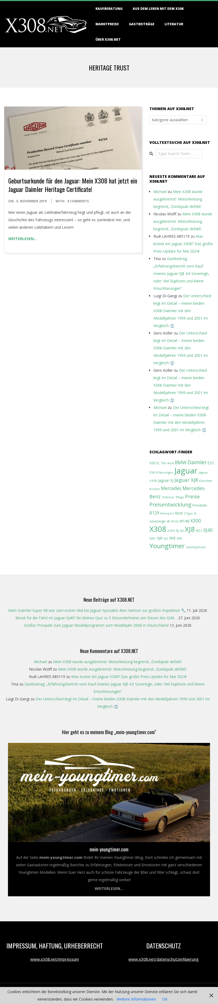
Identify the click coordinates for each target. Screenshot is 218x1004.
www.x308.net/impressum (54, 959)
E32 (211, 462)
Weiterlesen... (109, 888)
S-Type (188, 513)
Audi (170, 463)
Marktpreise (107, 24)
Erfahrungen (164, 472)
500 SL (154, 463)
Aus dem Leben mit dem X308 (158, 8)
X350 (171, 531)
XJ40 (208, 530)
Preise (192, 496)
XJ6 (182, 531)
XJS (166, 538)
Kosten (154, 489)
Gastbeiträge (141, 24)
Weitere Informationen (136, 999)
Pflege (180, 497)
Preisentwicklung (170, 504)
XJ (177, 530)
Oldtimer (168, 497)
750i (163, 463)
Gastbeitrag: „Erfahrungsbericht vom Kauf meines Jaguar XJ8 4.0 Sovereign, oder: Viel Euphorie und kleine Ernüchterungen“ (181, 273)
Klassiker (205, 481)
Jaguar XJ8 (186, 479)
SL (195, 513)
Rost (179, 513)
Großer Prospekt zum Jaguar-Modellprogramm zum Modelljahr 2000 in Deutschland (96, 625)
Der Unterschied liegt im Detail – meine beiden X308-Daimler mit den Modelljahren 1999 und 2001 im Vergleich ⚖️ (182, 310)
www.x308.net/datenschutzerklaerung (163, 959)
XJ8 (190, 529)
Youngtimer (167, 545)
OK (164, 999)
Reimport (167, 513)
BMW (180, 462)
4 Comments (78, 201)
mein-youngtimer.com (109, 849)
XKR (179, 538)
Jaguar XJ (165, 480)
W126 (174, 521)
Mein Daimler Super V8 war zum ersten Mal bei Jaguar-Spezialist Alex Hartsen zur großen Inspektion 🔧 (97, 610)
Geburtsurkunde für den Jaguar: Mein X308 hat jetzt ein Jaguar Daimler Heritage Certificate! (72, 185)
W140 (184, 521)
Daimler (197, 462)
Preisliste (199, 505)
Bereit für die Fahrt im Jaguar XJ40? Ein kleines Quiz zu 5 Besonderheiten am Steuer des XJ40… (96, 617)
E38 (152, 472)
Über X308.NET (108, 39)
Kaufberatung (109, 8)
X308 (157, 529)
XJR (159, 538)
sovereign (157, 521)
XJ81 (152, 538)
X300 (195, 521)
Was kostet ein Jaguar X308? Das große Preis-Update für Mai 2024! (183, 244)
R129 (154, 513)
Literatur (174, 24)
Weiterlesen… (22, 238)
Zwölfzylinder (196, 547)
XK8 (172, 538)
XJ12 (199, 530)
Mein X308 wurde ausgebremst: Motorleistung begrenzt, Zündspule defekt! (178, 199)
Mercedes (171, 488)
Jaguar (186, 470)
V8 (168, 521)
